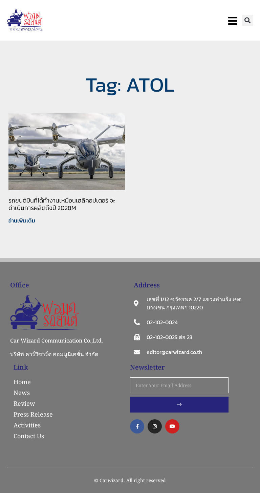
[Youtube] (172, 426)
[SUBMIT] (179, 405)
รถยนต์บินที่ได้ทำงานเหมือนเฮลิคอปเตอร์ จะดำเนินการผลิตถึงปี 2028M (61, 204)
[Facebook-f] (137, 426)
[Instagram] (155, 426)
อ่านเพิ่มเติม (21, 220)
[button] (247, 20)
